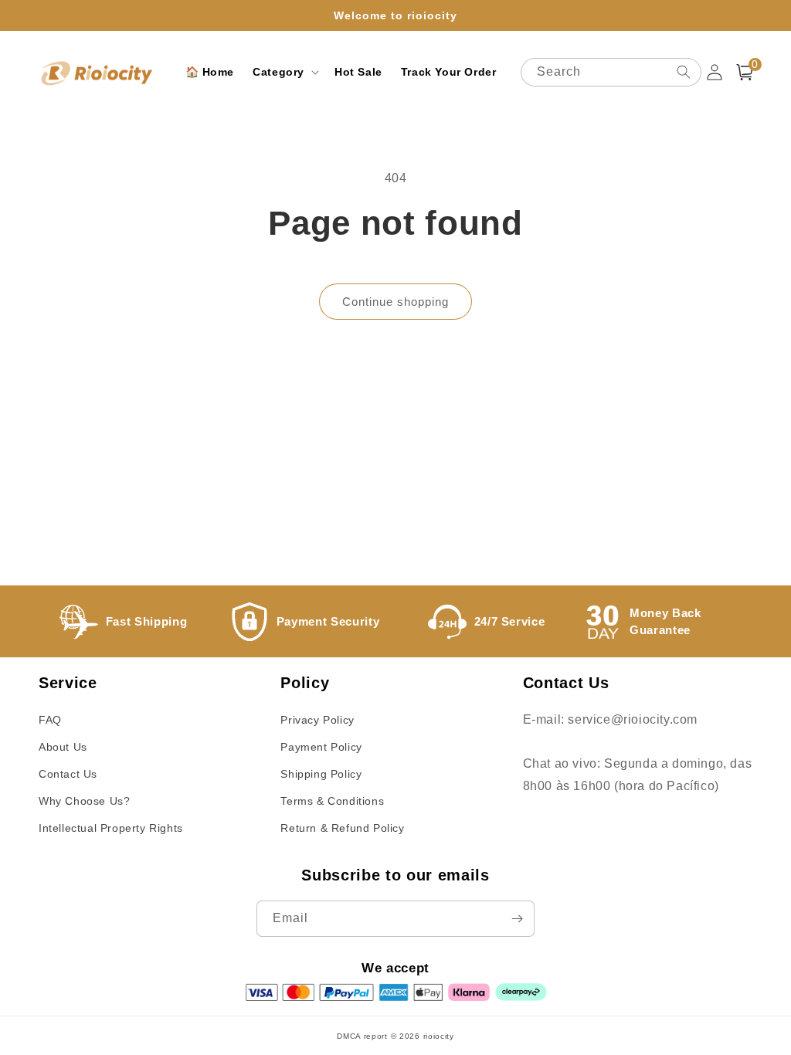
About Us (63, 747)
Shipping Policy (321, 774)
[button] (284, 72)
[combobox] (610, 72)
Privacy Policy (317, 720)
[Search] (684, 72)
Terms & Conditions (332, 801)
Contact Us (68, 774)
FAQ (50, 720)
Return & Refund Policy (342, 828)
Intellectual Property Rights (111, 828)
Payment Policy (321, 747)
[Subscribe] (517, 919)
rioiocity (438, 1036)
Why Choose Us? (84, 801)
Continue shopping (395, 301)
